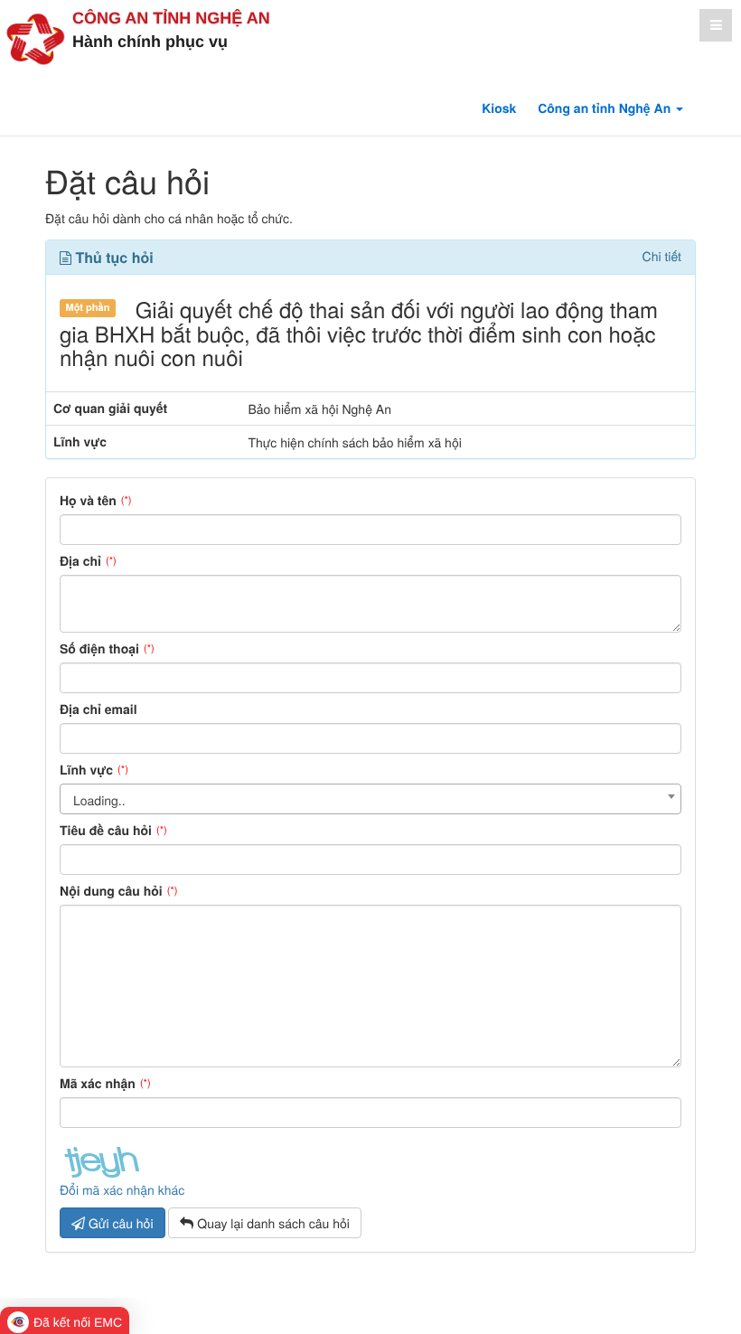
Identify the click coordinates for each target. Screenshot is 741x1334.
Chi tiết (662, 256)
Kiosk (499, 108)
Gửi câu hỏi (119, 1223)
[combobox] (370, 799)
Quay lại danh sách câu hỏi (271, 1223)
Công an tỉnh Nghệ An (171, 18)
